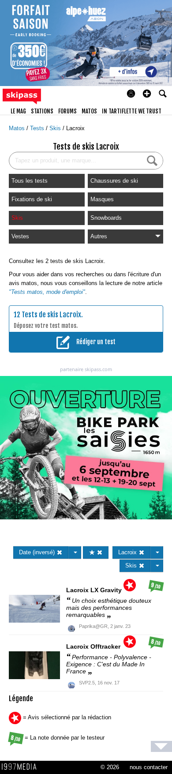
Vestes (20, 236)
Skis (56, 128)
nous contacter (149, 767)
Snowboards (106, 217)
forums (67, 111)
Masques (102, 199)
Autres (98, 236)
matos (89, 111)
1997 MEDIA (21, 767)
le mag (18, 111)
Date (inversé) (37, 552)
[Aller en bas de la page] (161, 746)
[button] (147, 93)
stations (42, 111)
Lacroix (75, 128)
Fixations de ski (31, 199)
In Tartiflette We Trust (131, 111)
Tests (38, 128)
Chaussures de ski (114, 180)
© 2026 (110, 767)
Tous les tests (29, 180)
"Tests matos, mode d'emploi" (47, 292)
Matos (17, 128)
